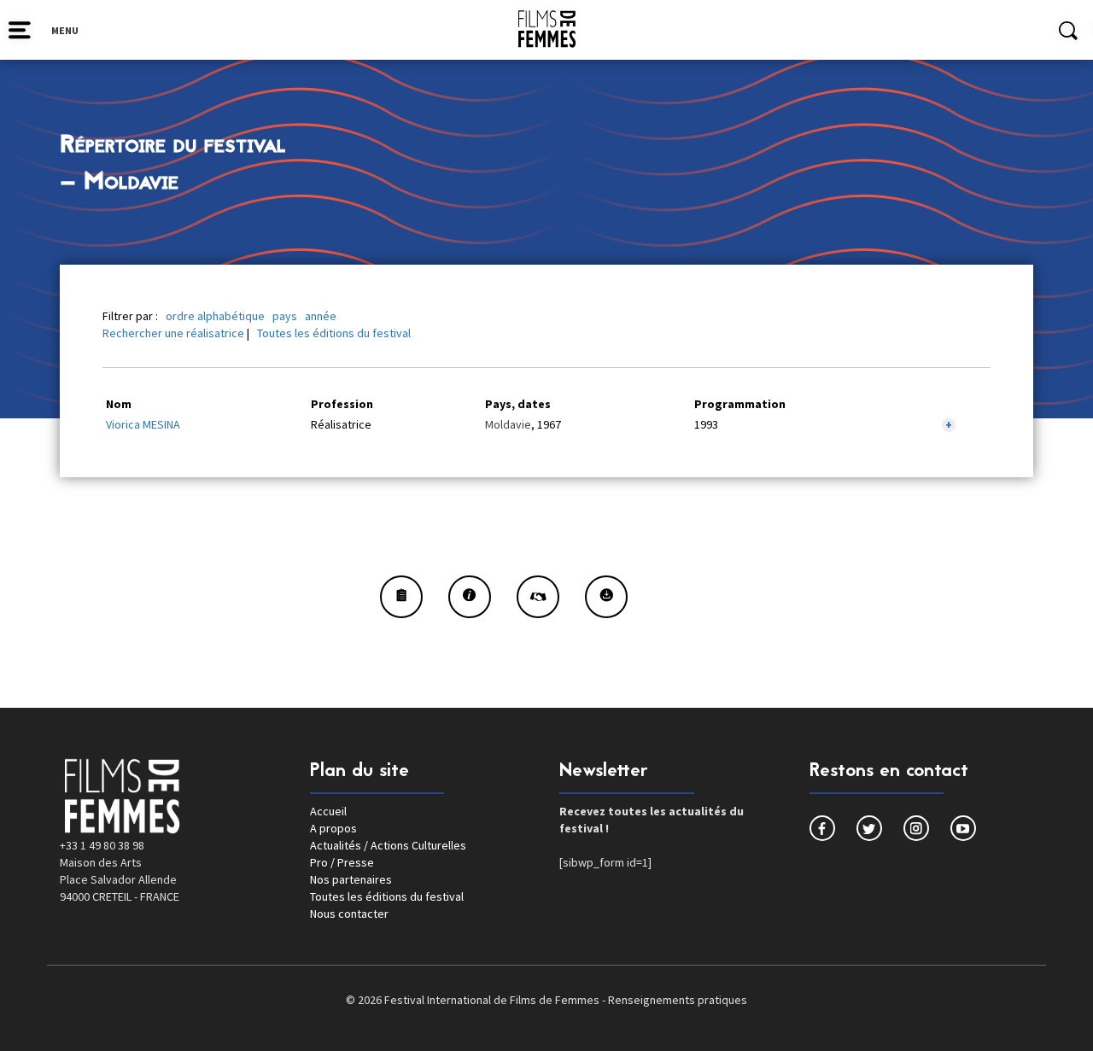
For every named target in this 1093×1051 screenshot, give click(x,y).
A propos (333, 828)
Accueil (328, 811)
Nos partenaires (351, 879)
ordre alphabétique (215, 316)
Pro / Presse (342, 862)
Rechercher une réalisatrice (173, 333)
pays (284, 316)
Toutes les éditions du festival (334, 333)
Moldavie (508, 424)
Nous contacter (349, 913)
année (320, 316)
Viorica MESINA (143, 424)
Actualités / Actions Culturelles (388, 845)
